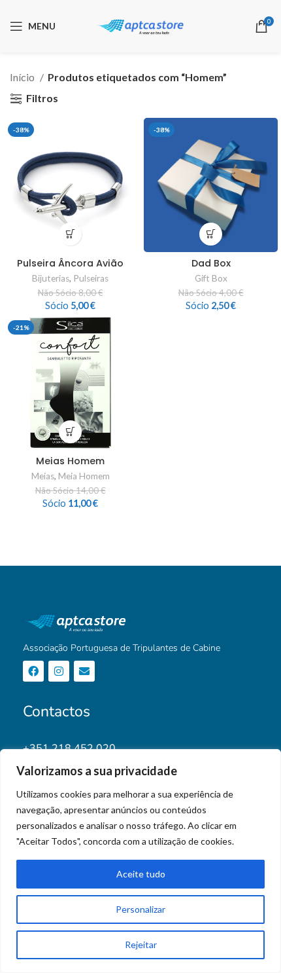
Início (23, 77)
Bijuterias (50, 278)
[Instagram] (58, 671)
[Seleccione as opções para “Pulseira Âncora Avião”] (70, 234)
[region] (140, 861)
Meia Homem (84, 476)
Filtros (42, 98)
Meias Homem (70, 461)
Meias (42, 476)
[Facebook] (33, 671)
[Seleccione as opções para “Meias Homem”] (70, 431)
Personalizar (140, 909)
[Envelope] (84, 671)
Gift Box (211, 278)
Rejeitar (141, 944)
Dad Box (211, 263)
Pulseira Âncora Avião (70, 263)
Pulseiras (90, 278)
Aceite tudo (140, 873)
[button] (210, 234)
